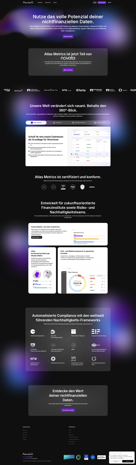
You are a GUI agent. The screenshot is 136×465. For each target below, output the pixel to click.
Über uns (25, 430)
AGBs (70, 430)
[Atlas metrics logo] (28, 2)
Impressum (71, 434)
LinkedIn (24, 439)
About (55, 2)
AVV (70, 432)
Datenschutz (72, 441)
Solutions (40, 2)
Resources (48, 2)
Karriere (24, 437)
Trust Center (72, 443)
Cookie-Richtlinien (73, 437)
